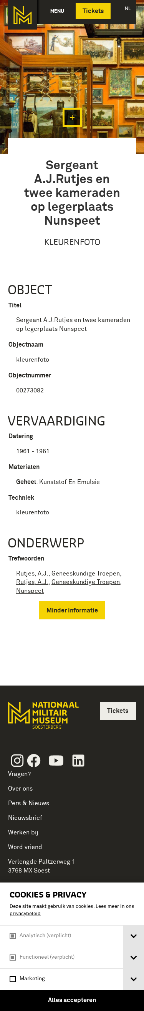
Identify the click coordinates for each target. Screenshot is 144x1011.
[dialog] (72, 947)
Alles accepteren (72, 1000)
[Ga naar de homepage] (22, 15)
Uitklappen (72, 117)
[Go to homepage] (42, 718)
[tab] (133, 936)
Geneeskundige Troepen (85, 574)
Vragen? (19, 774)
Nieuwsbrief (25, 818)
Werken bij (23, 832)
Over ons (20, 789)
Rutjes (25, 574)
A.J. (43, 574)
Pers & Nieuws (28, 803)
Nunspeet (30, 591)
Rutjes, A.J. (32, 582)
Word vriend (25, 847)
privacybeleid (25, 913)
